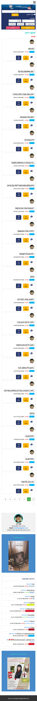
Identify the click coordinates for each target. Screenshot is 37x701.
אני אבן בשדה (30, 609)
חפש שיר (32, 18)
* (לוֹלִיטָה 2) (29, 458)
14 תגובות (23, 609)
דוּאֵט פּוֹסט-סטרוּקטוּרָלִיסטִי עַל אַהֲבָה (20, 185)
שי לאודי (32, 603)
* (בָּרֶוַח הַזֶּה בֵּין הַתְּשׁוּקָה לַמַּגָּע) (22, 162)
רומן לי (32, 627)
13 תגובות (12, 633)
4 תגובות (27, 596)
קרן (33, 584)
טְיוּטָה (32, 276)
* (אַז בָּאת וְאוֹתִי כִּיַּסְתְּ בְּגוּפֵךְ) (23, 94)
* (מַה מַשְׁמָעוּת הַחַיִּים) (26, 71)
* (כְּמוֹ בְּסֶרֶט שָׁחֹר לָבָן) (26, 367)
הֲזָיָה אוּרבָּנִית (29, 139)
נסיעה (32, 596)
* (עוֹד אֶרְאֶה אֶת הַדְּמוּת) (25, 344)
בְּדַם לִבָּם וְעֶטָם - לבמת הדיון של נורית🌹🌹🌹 (21, 640)
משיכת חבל (31, 615)
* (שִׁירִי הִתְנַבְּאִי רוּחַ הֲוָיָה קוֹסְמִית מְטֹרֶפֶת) (19, 390)
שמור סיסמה (30, 14)
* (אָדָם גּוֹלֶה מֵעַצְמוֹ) (26, 253)
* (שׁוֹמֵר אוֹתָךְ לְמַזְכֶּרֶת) (25, 299)
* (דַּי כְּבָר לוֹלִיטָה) (27, 481)
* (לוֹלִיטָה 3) (29, 436)
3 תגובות (29, 584)
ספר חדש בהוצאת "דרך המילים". (25, 633)
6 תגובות (26, 603)
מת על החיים (30, 590)
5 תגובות (26, 621)
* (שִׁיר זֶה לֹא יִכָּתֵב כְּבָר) (25, 322)
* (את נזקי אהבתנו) (27, 117)
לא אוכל (32, 621)
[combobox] (15, 21)
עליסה (32, 413)
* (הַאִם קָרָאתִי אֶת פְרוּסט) (24, 208)
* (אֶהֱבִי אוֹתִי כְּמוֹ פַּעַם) (26, 230)
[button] (34, 2)
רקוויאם (31, 48)
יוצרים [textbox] (19, 21)
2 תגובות (24, 590)
